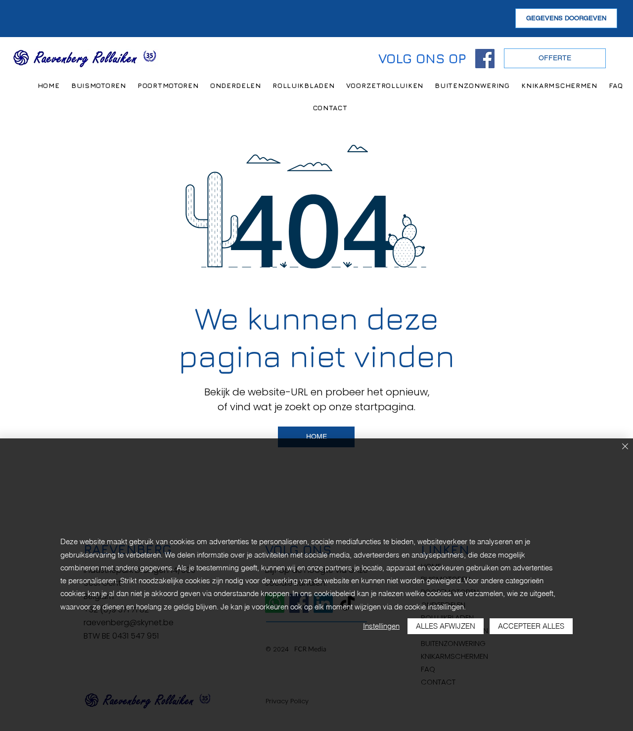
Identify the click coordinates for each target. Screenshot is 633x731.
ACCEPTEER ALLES (531, 626)
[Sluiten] (625, 447)
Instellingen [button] (381, 626)
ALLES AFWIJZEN (445, 626)
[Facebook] (485, 58)
